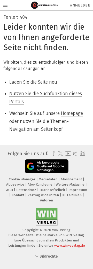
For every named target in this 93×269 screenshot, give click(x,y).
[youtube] (67, 153)
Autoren (46, 200)
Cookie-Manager (22, 179)
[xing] (74, 153)
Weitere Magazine (71, 184)
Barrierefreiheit (53, 190)
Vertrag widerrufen (44, 195)
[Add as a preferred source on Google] (46, 166)
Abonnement (72, 179)
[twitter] (59, 153)
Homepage (72, 113)
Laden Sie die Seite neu (33, 82)
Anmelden (80, 5)
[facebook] (52, 153)
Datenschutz (26, 190)
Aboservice (15, 184)
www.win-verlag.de (69, 245)
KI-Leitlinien (72, 195)
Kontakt (18, 195)
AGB (10, 190)
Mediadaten (48, 179)
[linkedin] (82, 153)
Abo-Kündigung (40, 184)
